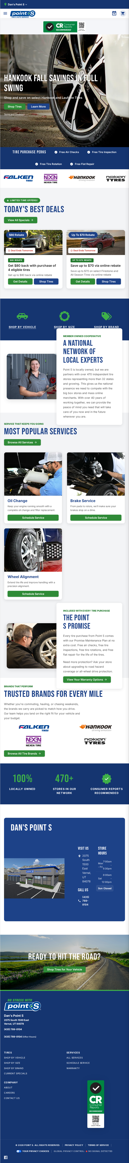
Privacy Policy (74, 1145)
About (8, 1087)
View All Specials (19, 220)
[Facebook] (5, 1157)
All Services (75, 1057)
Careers (9, 1092)
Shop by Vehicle (22, 327)
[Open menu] (5, 13)
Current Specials (15, 1073)
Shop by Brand (106, 327)
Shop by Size (64, 327)
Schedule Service (33, 517)
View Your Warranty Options (85, 679)
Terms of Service (98, 1145)
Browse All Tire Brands (22, 753)
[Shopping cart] (123, 13)
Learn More (38, 106)
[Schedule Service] (114, 13)
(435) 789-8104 (85, 900)
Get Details (20, 281)
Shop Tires (15, 106)
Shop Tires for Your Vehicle (64, 969)
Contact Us (12, 1098)
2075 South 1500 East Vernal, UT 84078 (86, 868)
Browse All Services (20, 442)
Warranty (73, 1068)
